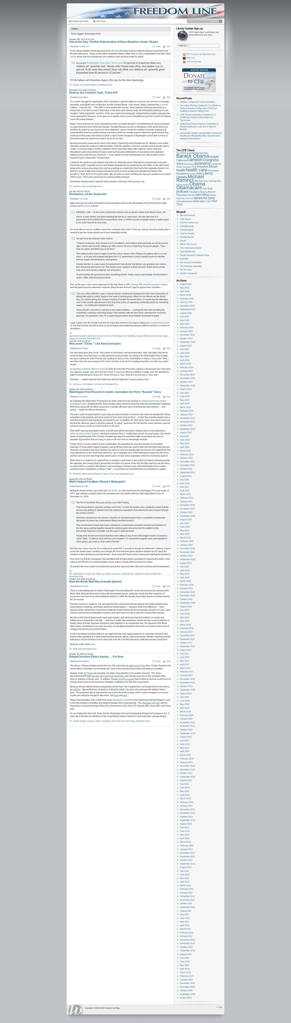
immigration (213, 170)
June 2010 (185, 961)
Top (220, 1007)
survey (73, 57)
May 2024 (184, 356)
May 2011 (184, 922)
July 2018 (184, 610)
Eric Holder (96, 574)
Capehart (76, 186)
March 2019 (185, 581)
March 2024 (185, 364)
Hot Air (183, 241)
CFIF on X (190, 58)
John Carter (116, 721)
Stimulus (212, 195)
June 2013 (185, 831)
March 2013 (185, 842)
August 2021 (186, 476)
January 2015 (186, 762)
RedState (184, 259)
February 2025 (186, 327)
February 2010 (186, 976)
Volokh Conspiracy (188, 273)
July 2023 (184, 393)
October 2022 (186, 425)
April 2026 (184, 291)
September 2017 (187, 646)
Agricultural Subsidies (78, 336)
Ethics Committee (103, 721)
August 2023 (186, 389)
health (180, 170)
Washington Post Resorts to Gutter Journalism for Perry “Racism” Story (115, 392)
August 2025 (186, 313)
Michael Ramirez (190, 178)
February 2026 (186, 298)
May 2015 (184, 748)
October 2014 (186, 773)
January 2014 (186, 806)
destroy (85, 186)
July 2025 (184, 316)
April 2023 (184, 403)
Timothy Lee (84, 46)
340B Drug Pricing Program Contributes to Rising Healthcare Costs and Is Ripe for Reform (199, 127)
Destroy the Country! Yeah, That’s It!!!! (93, 92)
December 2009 (187, 983)
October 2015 (186, 730)
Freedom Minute (207, 166)
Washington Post (105, 85)
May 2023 (184, 400)
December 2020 (187, 505)
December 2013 (187, 809)
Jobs (199, 173)
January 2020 (186, 545)
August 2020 (186, 519)
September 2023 (187, 385)
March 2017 (185, 668)
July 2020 (184, 523)
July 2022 (184, 436)
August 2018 (186, 606)
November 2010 (187, 943)
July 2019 (184, 567)
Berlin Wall (77, 649)
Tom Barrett (98, 384)
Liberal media (87, 474)
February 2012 (186, 889)
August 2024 (186, 346)
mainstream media (141, 574)
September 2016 (187, 690)
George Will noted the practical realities (149, 284)
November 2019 (187, 552)
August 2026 (186, 284)
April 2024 (184, 360)
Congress (91, 721)
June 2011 (185, 918)
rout (80, 384)
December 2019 (187, 548)
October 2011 (186, 903)
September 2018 (187, 603)
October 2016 (186, 686)
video (196, 201)
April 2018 (184, 621)
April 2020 (184, 534)
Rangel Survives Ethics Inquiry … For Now (96, 656)
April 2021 (184, 490)
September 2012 (187, 864)
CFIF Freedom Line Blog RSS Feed (200, 54)
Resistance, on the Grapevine (88, 194)
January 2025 (186, 331)
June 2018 (185, 614)
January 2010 (186, 980)
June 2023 (185, 396)
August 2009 (186, 998)
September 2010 (187, 950)
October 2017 (186, 643)
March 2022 (185, 451)
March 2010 (185, 972)
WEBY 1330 (205, 201)
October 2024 (186, 338)
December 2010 (187, 940)
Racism (106, 474)
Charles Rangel (79, 721)
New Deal (151, 336)
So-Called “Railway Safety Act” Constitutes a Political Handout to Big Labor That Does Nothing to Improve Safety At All (200, 108)
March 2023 (185, 407)
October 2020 (186, 512)
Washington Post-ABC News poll (104, 62)
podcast (182, 191)
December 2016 (187, 679)
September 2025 (187, 309)
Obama (76, 85)
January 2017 (186, 675)
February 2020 (186, 541)
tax (192, 198)
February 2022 (186, 454)
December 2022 (187, 418)
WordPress (75, 1009)
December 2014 (187, 766)
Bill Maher (77, 474)
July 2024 (184, 349)
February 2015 (186, 758)
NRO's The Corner (188, 244)
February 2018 (186, 628)
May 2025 (184, 320)
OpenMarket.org (187, 251)
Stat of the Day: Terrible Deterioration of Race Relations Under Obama (113, 41)
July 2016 (184, 697)
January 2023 (186, 414)
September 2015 (187, 733)
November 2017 (187, 639)
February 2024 (186, 367)
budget (214, 156)
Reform (212, 191)
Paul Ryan (207, 188)
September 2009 (187, 994)
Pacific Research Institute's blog (194, 255)
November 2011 (187, 900)
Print (168, 46)
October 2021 (186, 469)
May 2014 (184, 791)
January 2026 (186, 302)
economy (203, 163)
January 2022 (186, 458)
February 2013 (186, 845)
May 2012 (184, 878)
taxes (198, 198)
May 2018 (184, 617)
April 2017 (184, 664)
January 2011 (186, 936)
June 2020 (185, 527)
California (181, 160)
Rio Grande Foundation (191, 262)
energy (214, 164)
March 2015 (185, 755)
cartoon (194, 159)
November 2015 (187, 726)
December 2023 (187, 375)
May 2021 (184, 487)
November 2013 (187, 813)
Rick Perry (114, 474)
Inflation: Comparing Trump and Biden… (198, 102)
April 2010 (184, 969)
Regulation (182, 194)
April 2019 (184, 577)
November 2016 (187, 682)
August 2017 (186, 650)
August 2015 (186, 737)
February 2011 (186, 932)
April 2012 (184, 882)
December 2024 (187, 335)
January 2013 (186, 849)
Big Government (94, 336)
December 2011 (187, 896)
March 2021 (185, 494)
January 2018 (186, 632)
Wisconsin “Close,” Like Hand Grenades (95, 343)
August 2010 (186, 954)
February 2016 (186, 715)
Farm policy (117, 336)
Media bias (97, 474)
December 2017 (187, 635)
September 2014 (187, 777)
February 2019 (186, 585)
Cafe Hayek (185, 219)
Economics (106, 336)
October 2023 (186, 382)
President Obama (198, 191)
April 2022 (184, 447)
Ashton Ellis (83, 486)
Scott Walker (88, 384)
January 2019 (186, 588)
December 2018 (187, 592)
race (82, 85)
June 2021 (185, 483)
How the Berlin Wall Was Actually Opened (95, 581)
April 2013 (184, 838)
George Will (141, 336)
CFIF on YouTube (193, 62)
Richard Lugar (161, 336)
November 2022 (187, 422)
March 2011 (185, 929)
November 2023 (187, 378)
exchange (187, 167)
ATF (70, 574)
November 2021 (187, 465)
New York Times (128, 721)
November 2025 (187, 306)
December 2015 (187, 722)
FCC (194, 167)
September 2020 (187, 516)
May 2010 (184, 965)
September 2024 (187, 342)
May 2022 (184, 443)
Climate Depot (186, 230)
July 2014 (184, 784)
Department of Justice (82, 574)
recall (75, 384)
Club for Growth (187, 233)
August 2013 (186, 824)
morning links (214, 181)
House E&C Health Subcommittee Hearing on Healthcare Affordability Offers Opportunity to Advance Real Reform (201, 136)
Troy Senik (83, 199)
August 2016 (186, 693)
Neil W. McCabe (114, 490)
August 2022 (186, 432)
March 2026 (185, 295)
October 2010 (186, 947)
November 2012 (187, 856)
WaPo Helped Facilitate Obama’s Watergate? (97, 481)
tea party (209, 198)
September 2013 (187, 820)
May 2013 (184, 835)
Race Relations (91, 85)
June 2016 (185, 701)
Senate (191, 195)
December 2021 (187, 462)
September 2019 (187, 559)
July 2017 (184, 653)
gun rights (106, 574)
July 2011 (184, 914)
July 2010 (184, 958)
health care (196, 169)
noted (117, 51)
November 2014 (187, 769)
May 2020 (184, 530)
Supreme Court (183, 198)
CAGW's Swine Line (189, 222)
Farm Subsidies (129, 336)
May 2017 (184, 661)
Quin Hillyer (83, 97)
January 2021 (186, 501)
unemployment (184, 201)
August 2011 (185, 911)
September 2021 (187, 472)
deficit (179, 163)
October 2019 (186, 556)
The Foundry (186, 270)
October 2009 (186, 990)
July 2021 (184, 480)
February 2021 (186, 498)
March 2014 (185, 798)
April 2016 (184, 708)
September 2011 (187, 907)
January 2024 (186, 371)
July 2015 (184, 740)
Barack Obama (192, 156)
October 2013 (186, 817)
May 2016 (184, 704)
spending (202, 194)
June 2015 (185, 744)
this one (84, 206)
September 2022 (187, 429)
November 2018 (187, 595)
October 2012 (186, 860)
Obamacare (189, 187)
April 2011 (184, 925)
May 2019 (184, 574)
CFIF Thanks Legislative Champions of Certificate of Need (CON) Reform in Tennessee (197, 117)
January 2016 (186, 719)
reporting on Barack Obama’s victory (88, 369)
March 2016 (185, 711)
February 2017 (186, 672)
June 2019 (185, 570)
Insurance (182, 173)
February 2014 (186, 802)
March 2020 (185, 538)
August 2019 (186, 563)
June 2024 (185, 353)
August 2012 (186, 867)
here (93, 644)
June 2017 (185, 657)
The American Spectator (191, 266)
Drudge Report (187, 237)
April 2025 (184, 324)
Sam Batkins (84, 661)
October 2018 (186, 599)
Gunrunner (115, 574)
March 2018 (185, 625)
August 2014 (186, 780)
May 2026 (184, 288)
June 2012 (185, 874)
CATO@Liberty (187, 226)
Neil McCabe (155, 574)
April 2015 (184, 751)
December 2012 (187, 853)
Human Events (127, 574)
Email (158, 46)
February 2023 (186, 411)
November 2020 (187, 509)
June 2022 (185, 440)
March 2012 (185, 885)
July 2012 (184, 871)
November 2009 (187, 987)
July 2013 (184, 827)
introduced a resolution (123, 700)
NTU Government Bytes (191, 248)
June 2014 (185, 787)
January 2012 (186, 893)
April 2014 (184, 795)
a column (164, 104)
